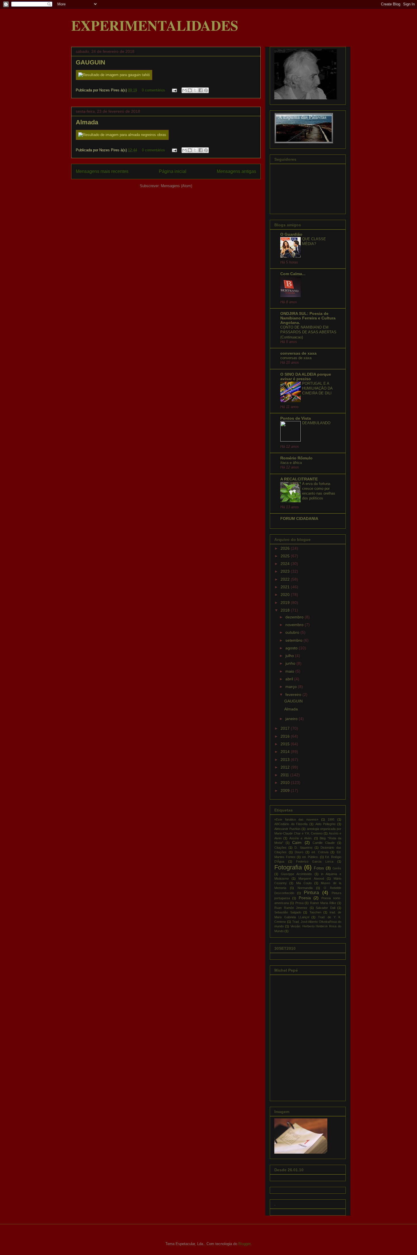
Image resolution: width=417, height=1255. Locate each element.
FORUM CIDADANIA (299, 518)
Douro (299, 852)
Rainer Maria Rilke (323, 903)
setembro (294, 640)
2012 (286, 767)
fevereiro (293, 694)
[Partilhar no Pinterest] (206, 90)
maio (290, 671)
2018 (286, 610)
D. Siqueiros (303, 847)
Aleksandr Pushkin (287, 829)
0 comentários (153, 90)
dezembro (295, 617)
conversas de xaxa (298, 353)
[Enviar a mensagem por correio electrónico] (174, 90)
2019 (286, 602)
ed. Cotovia (319, 852)
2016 (286, 736)
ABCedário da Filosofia (291, 824)
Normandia (305, 888)
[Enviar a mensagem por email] (184, 90)
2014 (286, 751)
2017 (286, 728)
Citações (280, 847)
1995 (331, 819)
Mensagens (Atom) (176, 186)
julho (290, 655)
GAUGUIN (90, 62)
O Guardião (291, 234)
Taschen (315, 912)
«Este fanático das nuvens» (296, 819)
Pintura (311, 892)
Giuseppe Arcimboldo (296, 874)
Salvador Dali (325, 907)
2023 (286, 571)
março (291, 686)
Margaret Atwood (311, 878)
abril (289, 679)
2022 (286, 579)
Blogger (244, 1244)
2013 (286, 759)
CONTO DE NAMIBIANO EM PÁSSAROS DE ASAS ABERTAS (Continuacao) (308, 332)
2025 (286, 556)
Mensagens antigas (236, 171)
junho (290, 663)
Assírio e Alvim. (300, 838)
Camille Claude (324, 842)
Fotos (319, 868)
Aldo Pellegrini (325, 824)
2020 (286, 594)
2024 (286, 563)
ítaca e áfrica (291, 463)
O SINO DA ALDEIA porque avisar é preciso (305, 376)
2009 (286, 790)
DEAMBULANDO (316, 423)
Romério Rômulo (296, 458)
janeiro (292, 718)
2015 (286, 744)
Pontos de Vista (295, 418)
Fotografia (288, 867)
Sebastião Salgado (287, 912)
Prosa (299, 903)
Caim (297, 842)
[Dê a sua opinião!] (190, 90)
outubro (292, 632)
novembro (295, 624)
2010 (286, 782)
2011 (285, 775)
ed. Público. (310, 857)
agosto (292, 648)
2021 (286, 587)
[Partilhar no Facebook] (200, 90)
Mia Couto (304, 883)
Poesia (305, 898)
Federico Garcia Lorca (315, 861)
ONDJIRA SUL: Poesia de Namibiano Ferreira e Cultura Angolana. (308, 318)
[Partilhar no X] (195, 90)
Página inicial (172, 171)
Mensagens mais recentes (102, 171)
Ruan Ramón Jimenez (291, 907)
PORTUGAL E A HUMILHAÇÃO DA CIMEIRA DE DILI (317, 388)
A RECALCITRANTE (299, 479)
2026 (286, 548)
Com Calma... (293, 273)
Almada (87, 122)
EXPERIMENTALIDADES (154, 25)
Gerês (336, 868)
